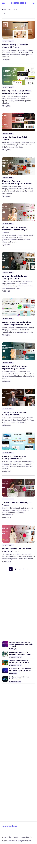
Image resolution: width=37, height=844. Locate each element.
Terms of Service (26, 837)
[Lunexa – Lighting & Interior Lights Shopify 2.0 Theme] (18, 360)
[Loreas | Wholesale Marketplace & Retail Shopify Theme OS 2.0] (18, 315)
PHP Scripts (13, 649)
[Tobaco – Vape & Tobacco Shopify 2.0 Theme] (18, 405)
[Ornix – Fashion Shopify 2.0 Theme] (18, 130)
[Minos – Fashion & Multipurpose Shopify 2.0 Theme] (18, 542)
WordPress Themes (15, 657)
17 (23, 569)
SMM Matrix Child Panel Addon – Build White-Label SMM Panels (20, 670)
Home (4, 9)
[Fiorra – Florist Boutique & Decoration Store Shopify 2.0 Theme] (18, 223)
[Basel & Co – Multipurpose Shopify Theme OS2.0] (18, 450)
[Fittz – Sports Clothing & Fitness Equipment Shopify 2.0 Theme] (18, 85)
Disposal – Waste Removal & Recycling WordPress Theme (19, 662)
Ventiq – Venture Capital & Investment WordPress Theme (20, 653)
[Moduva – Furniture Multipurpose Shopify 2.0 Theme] (18, 175)
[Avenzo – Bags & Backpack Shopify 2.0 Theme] (18, 270)
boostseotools (18, 2)
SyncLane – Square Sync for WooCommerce (19, 678)
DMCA (16, 837)
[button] (3, 3)
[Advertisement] (18, 605)
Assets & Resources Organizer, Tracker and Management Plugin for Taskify (21, 644)
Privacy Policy (7, 837)
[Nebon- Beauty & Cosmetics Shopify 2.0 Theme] (18, 41)
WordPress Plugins (15, 682)
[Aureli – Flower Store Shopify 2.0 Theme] (18, 497)
